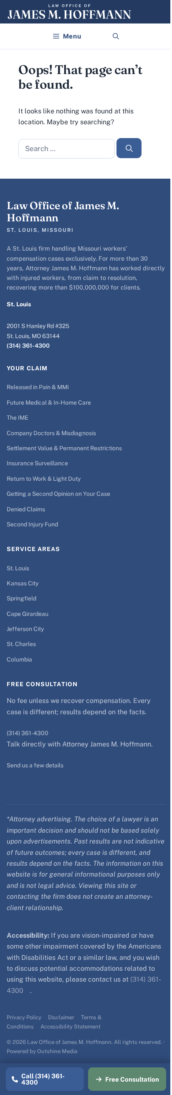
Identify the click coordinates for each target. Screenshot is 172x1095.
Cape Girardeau (27, 613)
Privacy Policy (24, 1017)
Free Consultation (132, 1079)
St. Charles (21, 644)
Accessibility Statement (70, 1026)
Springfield (21, 598)
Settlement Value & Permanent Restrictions (64, 448)
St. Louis (18, 568)
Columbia (19, 659)
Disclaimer (61, 1017)
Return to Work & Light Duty (44, 478)
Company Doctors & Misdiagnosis (51, 433)
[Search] (129, 148)
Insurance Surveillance (37, 463)
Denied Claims (26, 509)
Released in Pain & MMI (38, 387)
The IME (17, 417)
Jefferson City (25, 629)
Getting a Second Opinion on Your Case (58, 493)
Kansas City (22, 583)
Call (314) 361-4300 (43, 1079)
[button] (115, 36)
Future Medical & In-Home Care (49, 402)
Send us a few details (35, 765)
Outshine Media (57, 1051)
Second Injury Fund (32, 524)
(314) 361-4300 (28, 345)
